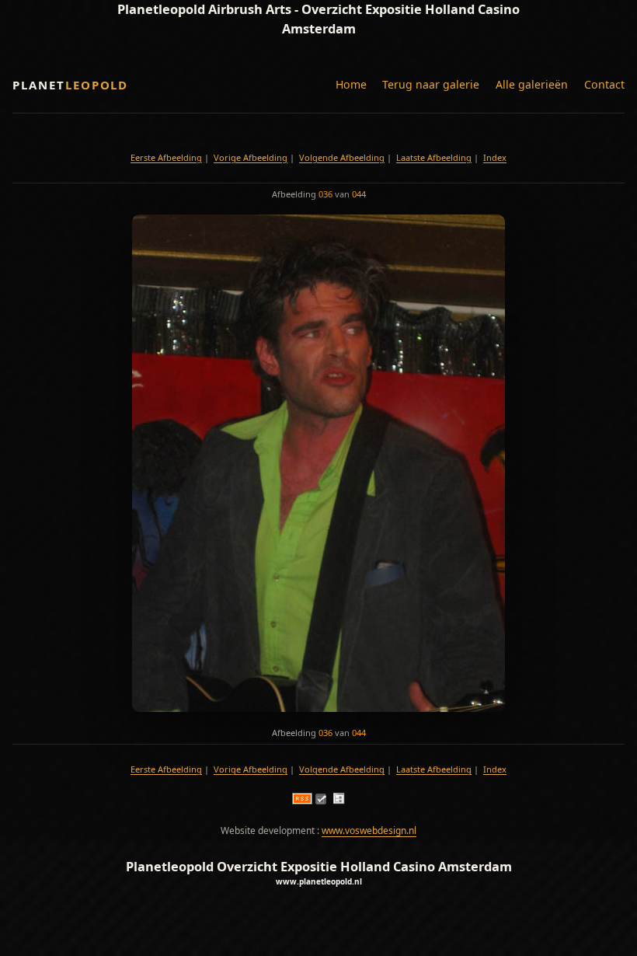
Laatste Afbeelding (434, 157)
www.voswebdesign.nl (369, 830)
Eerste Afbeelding (166, 157)
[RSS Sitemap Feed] (302, 801)
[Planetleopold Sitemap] (338, 801)
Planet (70, 84)
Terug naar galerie (430, 84)
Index (494, 157)
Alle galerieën (532, 84)
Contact (604, 84)
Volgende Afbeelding (342, 157)
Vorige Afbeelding (250, 157)
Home (351, 84)
